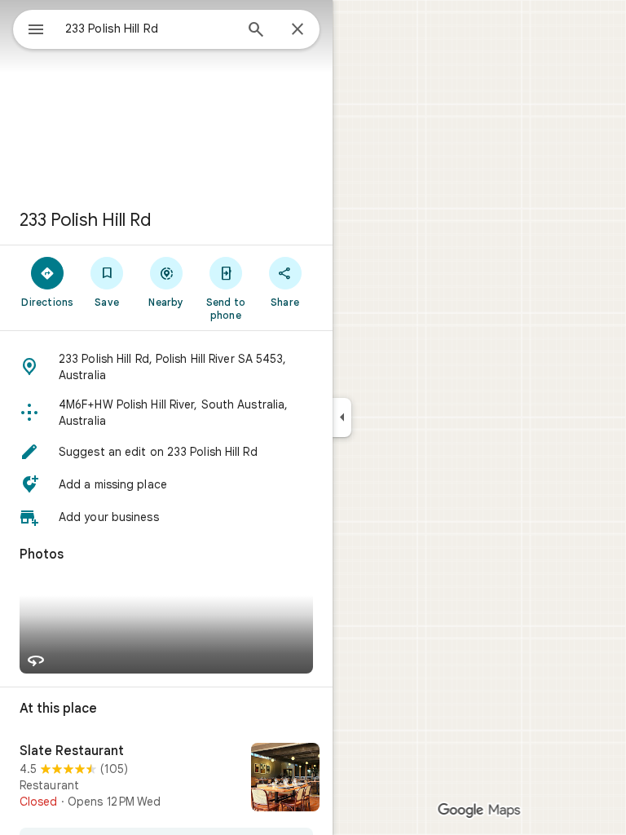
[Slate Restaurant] (166, 779)
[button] (166, 367)
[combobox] (149, 28)
